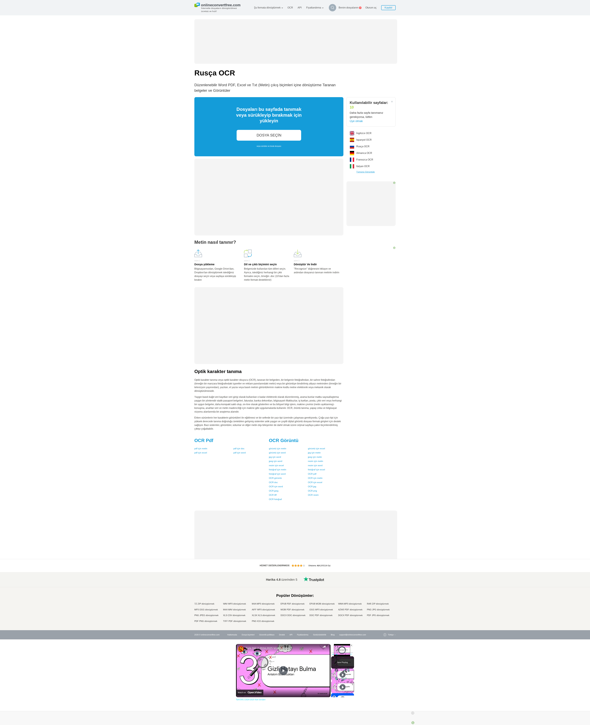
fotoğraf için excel (316, 469)
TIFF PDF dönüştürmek (234, 621)
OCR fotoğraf (275, 499)
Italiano (385, 600)
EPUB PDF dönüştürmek (293, 604)
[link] (241, 649)
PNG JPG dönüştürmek (378, 609)
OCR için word (276, 486)
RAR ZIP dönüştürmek (378, 604)
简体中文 (385, 615)
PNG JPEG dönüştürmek (206, 615)
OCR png (312, 491)
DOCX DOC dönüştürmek (293, 615)
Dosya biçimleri (248, 635)
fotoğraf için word (277, 474)
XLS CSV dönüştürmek (234, 615)
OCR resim (313, 495)
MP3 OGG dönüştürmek (206, 609)
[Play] (333, 654)
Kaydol (388, 7)
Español (385, 588)
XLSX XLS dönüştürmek (263, 615)
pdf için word (239, 452)
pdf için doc (238, 448)
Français (385, 594)
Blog (333, 635)
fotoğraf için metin (277, 469)
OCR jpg (312, 486)
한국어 (384, 618)
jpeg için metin (315, 457)
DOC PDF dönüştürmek (320, 615)
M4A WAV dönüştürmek (234, 609)
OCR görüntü (275, 478)
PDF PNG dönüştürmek (205, 621)
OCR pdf (312, 474)
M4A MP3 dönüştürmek (263, 604)
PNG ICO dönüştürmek (263, 621)
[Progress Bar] (342, 652)
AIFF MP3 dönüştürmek (263, 609)
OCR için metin (315, 478)
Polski (384, 621)
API (300, 7)
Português (386, 606)
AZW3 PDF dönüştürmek (350, 609)
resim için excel (276, 465)
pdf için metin (200, 448)
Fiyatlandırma (313, 7)
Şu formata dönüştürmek (267, 7)
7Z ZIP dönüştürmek (204, 604)
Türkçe (384, 612)
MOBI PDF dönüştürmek (292, 609)
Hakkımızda (232, 635)
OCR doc (273, 482)
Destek (282, 635)
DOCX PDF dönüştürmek (350, 615)
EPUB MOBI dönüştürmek (322, 604)
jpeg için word (275, 461)
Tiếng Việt (386, 603)
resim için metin (315, 461)
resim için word (315, 465)
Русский (385, 582)
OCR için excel (315, 482)
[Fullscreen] (351, 654)
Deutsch (385, 591)
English (385, 579)
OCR (290, 7)
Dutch (384, 609)
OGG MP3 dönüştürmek (321, 609)
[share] (324, 647)
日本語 (384, 597)
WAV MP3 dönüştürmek (234, 604)
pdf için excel (200, 452)
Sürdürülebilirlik (319, 635)
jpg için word (275, 457)
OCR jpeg (273, 491)
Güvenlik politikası (266, 635)
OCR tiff (273, 495)
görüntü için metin (277, 448)
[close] (412, 713)
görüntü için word (277, 452)
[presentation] (268, 126)
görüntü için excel (316, 448)
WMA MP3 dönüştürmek (350, 604)
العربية (384, 585)
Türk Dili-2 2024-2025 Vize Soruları (268, 648)
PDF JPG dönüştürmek (378, 615)
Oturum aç (371, 7)
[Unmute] (336, 654)
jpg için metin (314, 452)
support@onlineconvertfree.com (352, 635)
